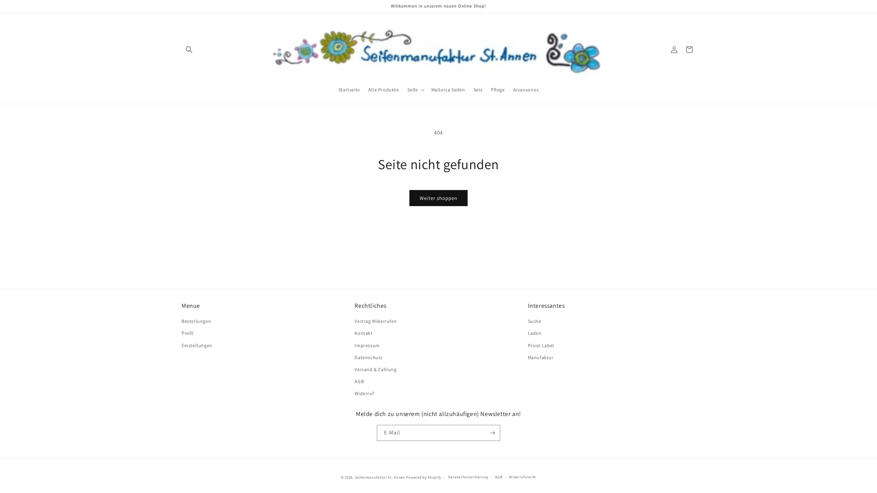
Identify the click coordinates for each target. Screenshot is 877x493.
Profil (188, 333)
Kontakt (363, 333)
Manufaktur (541, 357)
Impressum (367, 345)
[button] (189, 49)
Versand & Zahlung (375, 369)
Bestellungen (196, 321)
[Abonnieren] (492, 433)
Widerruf (364, 393)
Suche (534, 321)
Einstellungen (197, 345)
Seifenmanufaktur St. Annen (380, 477)
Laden (535, 333)
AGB (359, 381)
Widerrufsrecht (522, 477)
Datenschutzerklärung (468, 477)
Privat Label (541, 345)
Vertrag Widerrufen (376, 321)
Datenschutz (369, 357)
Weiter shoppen (438, 198)
